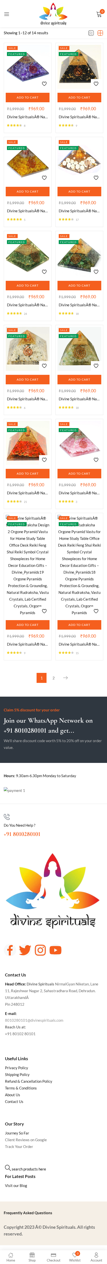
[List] (91, 33)
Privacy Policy (16, 1067)
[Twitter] (25, 950)
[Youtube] (55, 950)
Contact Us (14, 1101)
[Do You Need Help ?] (7, 817)
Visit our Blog (16, 1185)
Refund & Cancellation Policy (28, 1081)
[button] (28, 97)
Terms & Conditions (21, 1088)
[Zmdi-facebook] (10, 950)
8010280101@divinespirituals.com (34, 1020)
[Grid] (100, 33)
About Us (12, 1094)
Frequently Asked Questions (28, 1212)
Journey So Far (17, 1133)
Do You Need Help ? (19, 825)
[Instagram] (40, 950)
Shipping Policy (17, 1074)
